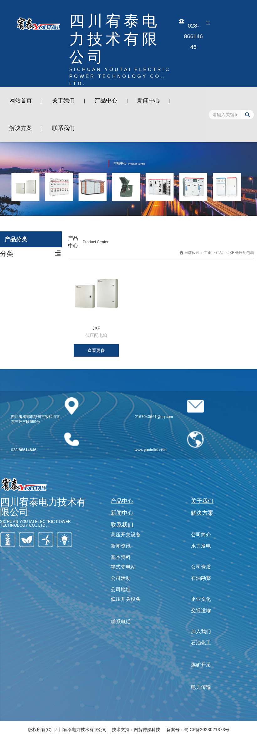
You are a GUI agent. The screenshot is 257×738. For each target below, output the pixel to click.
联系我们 (63, 128)
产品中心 (106, 100)
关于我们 (63, 100)
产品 (219, 253)
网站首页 (20, 100)
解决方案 (20, 128)
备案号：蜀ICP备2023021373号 (197, 729)
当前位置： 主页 (198, 253)
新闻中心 (148, 100)
